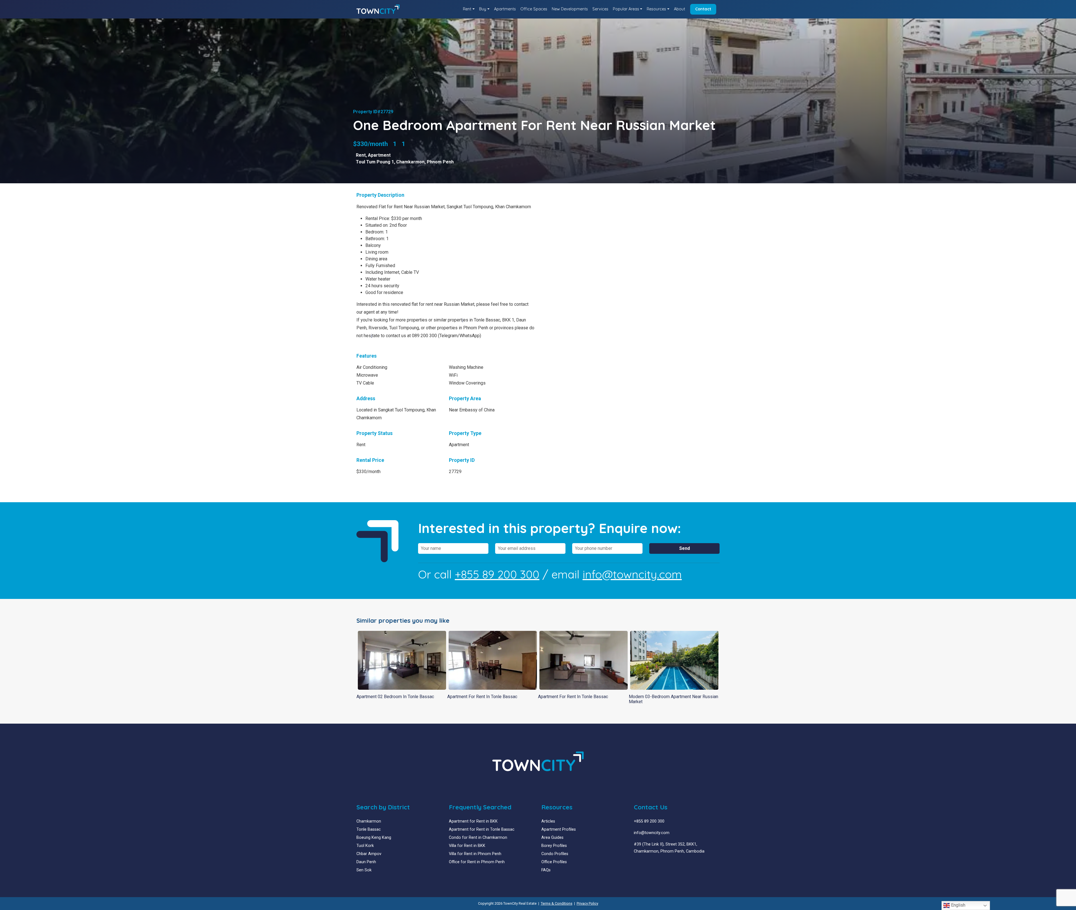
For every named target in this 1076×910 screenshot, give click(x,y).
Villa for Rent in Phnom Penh (475, 853)
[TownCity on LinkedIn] (640, 864)
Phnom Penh (440, 162)
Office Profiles (554, 862)
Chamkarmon (410, 162)
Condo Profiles (554, 853)
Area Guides (552, 837)
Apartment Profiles (558, 829)
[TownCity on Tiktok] (657, 864)
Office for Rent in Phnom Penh (477, 862)
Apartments (505, 8)
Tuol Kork (365, 845)
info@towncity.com (632, 574)
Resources (656, 8)
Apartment (379, 155)
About (679, 8)
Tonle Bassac (368, 829)
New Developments (570, 8)
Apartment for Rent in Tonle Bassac (481, 829)
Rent (467, 8)
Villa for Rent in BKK (467, 845)
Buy (482, 8)
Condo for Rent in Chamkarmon (478, 837)
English (957, 905)
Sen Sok (364, 870)
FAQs (546, 870)
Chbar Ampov (368, 853)
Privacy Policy (587, 903)
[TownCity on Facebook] (636, 864)
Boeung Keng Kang (373, 837)
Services (600, 8)
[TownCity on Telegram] (653, 864)
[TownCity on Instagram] (648, 864)
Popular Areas (626, 8)
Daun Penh (366, 862)
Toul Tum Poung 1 (375, 162)
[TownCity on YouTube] (644, 864)
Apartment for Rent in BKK (473, 821)
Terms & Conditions (556, 903)
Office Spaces (533, 8)
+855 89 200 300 (497, 574)
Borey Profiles (554, 845)
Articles (548, 821)
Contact (703, 8)
